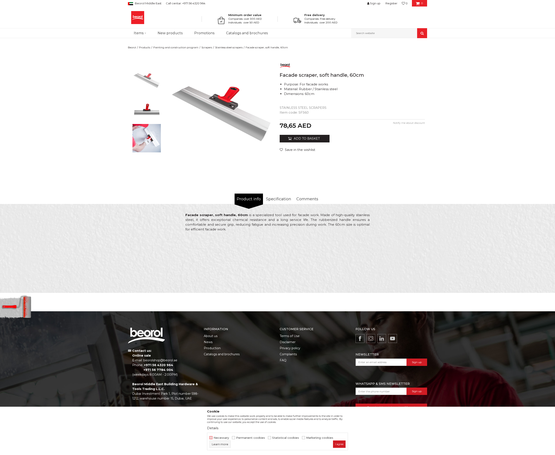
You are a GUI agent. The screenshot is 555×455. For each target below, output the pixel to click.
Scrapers (206, 47)
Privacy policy (290, 348)
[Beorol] (137, 17)
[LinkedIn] (381, 338)
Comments (307, 199)
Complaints (288, 354)
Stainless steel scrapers (229, 47)
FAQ (283, 360)
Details (212, 428)
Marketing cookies (319, 437)
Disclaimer (287, 342)
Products (144, 47)
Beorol (132, 47)
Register (391, 3)
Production (212, 348)
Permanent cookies (250, 437)
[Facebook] (360, 338)
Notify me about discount (409, 122)
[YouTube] (392, 338)
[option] (146, 80)
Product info (249, 199)
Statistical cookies (285, 437)
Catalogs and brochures (222, 354)
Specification (278, 199)
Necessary (221, 437)
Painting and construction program (175, 47)
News (208, 342)
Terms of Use (290, 336)
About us (210, 336)
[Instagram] (371, 338)
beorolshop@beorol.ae (160, 360)
